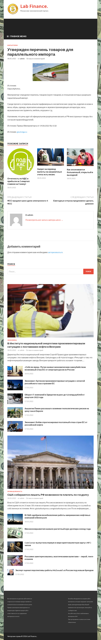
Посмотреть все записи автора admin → (44, 220)
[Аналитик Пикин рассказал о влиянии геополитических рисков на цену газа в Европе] (15, 417)
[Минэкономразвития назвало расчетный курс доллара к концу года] (15, 537)
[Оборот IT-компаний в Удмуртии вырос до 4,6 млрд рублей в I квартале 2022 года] (15, 403)
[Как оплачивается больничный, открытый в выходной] (80, 167)
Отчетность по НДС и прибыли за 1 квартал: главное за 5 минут (18, 181)
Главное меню (18, 36)
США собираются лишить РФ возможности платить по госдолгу (48, 494)
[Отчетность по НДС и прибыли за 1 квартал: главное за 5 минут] (20, 176)
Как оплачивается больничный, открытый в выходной (80, 172)
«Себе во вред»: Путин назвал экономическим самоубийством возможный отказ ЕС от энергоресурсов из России (55, 368)
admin (22, 59)
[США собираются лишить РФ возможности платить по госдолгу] (50, 489)
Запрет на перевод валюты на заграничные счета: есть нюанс (49, 172)
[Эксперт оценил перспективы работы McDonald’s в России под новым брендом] (10, 574)
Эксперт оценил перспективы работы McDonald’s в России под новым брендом (54, 570)
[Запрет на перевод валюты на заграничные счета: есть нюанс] (50, 166)
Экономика (12, 340)
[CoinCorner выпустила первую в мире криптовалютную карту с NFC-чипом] (15, 551)
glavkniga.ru (22, 132)
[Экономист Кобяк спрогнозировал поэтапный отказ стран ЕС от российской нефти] (15, 431)
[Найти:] (50, 271)
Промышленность (14, 491)
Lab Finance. (34, 6)
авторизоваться (55, 252)
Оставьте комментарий (35, 59)
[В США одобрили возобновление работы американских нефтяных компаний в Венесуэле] (15, 524)
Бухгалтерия (12, 45)
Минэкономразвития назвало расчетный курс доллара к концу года (58, 529)
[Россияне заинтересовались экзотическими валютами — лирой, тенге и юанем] (15, 565)
